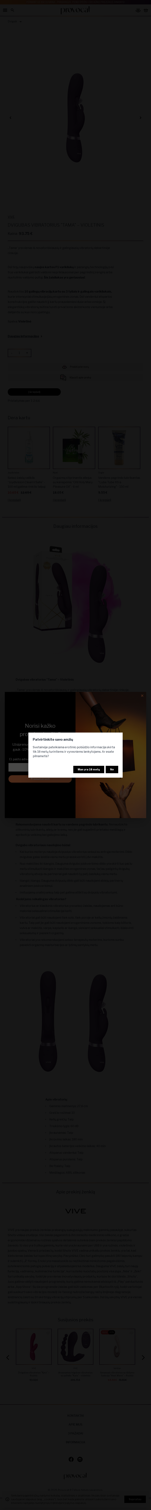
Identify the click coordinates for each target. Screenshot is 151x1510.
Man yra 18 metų (89, 769)
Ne (112, 769)
